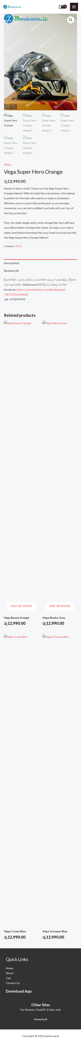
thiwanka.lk (40, 1019)
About (10, 973)
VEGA (7, 164)
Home (9, 968)
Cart (8, 978)
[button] (70, 19)
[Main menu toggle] (74, 7)
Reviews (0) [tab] (11, 270)
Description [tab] (11, 263)
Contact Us (13, 983)
